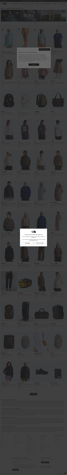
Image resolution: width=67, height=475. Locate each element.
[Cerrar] (45, 230)
